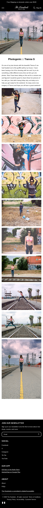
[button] (3, 7)
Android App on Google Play (11, 472)
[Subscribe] (38, 434)
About (4, 483)
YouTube (5, 458)
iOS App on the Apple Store (11, 469)
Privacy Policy (11, 499)
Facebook (5, 445)
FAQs (3, 486)
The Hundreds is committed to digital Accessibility (18, 491)
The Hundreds (11, 497)
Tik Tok (4, 455)
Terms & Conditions (35, 497)
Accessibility (20, 499)
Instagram (5, 452)
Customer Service (30, 499)
